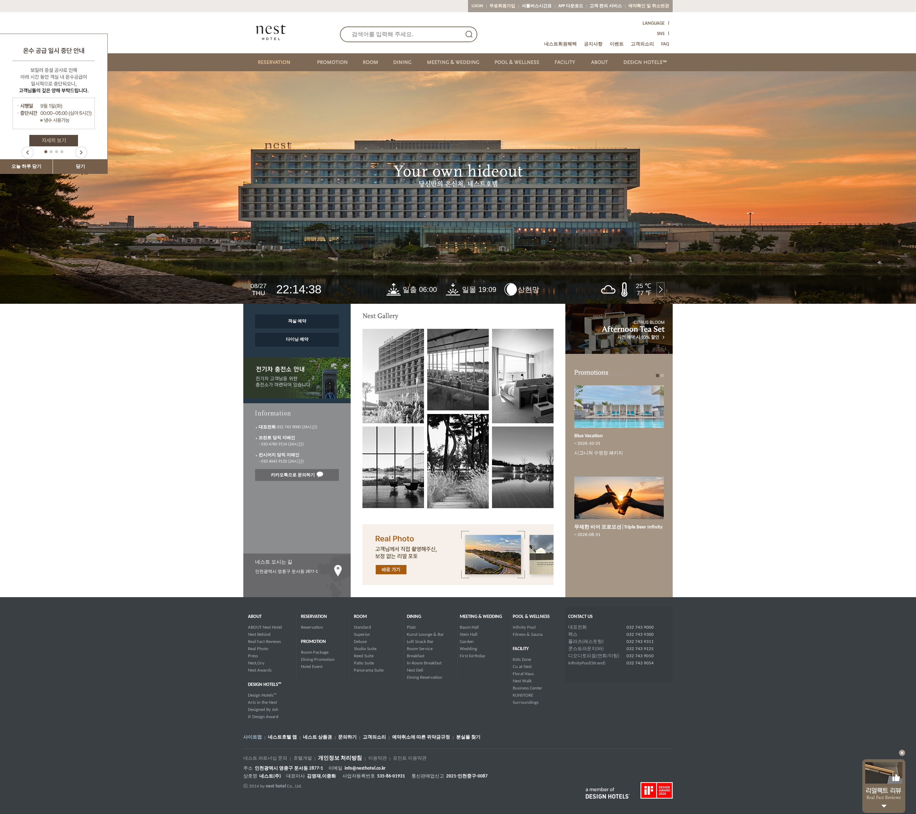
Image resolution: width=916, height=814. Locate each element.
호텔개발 (302, 758)
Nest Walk (522, 681)
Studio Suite (365, 649)
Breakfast (415, 656)
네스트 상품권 (317, 737)
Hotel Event (311, 666)
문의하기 (347, 737)
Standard (362, 627)
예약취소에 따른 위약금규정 (421, 737)
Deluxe (360, 641)
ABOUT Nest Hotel (265, 627)
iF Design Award (263, 717)
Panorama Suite (369, 670)
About (255, 616)
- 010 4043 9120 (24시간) (281, 458)
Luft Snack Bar (420, 641)
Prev (27, 152)
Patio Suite (364, 663)
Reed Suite (364, 656)
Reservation (314, 616)
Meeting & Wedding (481, 616)
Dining (414, 616)
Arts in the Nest (262, 702)
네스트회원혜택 (560, 44)
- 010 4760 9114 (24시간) (281, 441)
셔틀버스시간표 (537, 6)
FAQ (665, 44)
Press (253, 656)
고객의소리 (642, 44)
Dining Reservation (424, 677)
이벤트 (617, 44)
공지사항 (593, 44)
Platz (411, 627)
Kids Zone (522, 659)
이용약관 (377, 758)
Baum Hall (469, 627)
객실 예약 (297, 321)
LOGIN (477, 6)
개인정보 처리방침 (340, 758)
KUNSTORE (523, 695)
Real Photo (258, 649)
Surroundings (526, 702)
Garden (467, 641)
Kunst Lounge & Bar (425, 634)
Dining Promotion (318, 659)
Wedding (468, 649)
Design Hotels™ (262, 695)
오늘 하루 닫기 (26, 166)
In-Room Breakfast (424, 663)
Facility (521, 649)
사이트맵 (252, 737)
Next (81, 152)
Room (360, 616)
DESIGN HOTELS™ (264, 684)
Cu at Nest (522, 666)
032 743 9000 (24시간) (288, 427)
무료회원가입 (502, 6)
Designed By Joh (263, 709)
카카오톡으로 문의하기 (293, 475)
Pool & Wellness (531, 616)
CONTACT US (580, 616)
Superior (362, 634)
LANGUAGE (653, 23)
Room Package (314, 652)
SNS (660, 33)
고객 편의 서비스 (606, 6)
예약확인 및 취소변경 (648, 6)
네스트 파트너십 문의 (265, 758)
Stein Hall (468, 634)
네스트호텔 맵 (282, 737)
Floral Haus (523, 674)
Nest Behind (259, 634)
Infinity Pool (524, 627)
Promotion (313, 641)
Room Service (420, 649)
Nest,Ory (256, 663)
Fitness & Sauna (527, 634)
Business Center (527, 688)
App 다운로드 (570, 6)
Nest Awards (260, 670)
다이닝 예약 (297, 339)
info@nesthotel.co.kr (365, 768)
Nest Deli (415, 670)
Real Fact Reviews (264, 641)
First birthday (472, 656)
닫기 (80, 166)
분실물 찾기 (468, 737)
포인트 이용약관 (410, 758)
